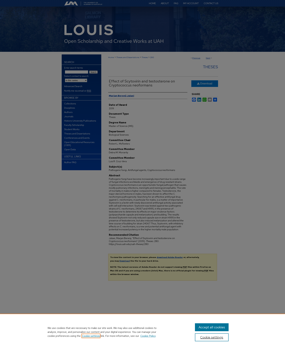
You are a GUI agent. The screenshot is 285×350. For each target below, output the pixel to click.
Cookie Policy (148, 336)
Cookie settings (91, 336)
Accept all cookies (212, 327)
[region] (142, 332)
